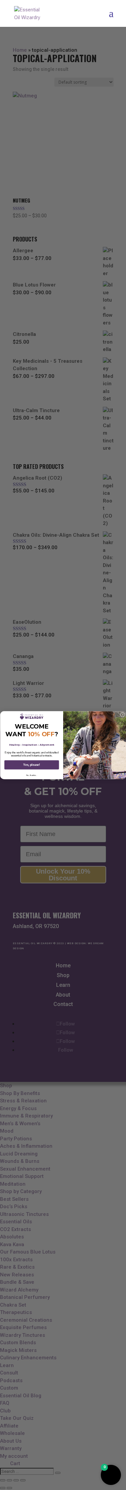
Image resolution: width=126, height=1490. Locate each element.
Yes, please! (31, 764)
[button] (111, 1475)
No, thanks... (31, 775)
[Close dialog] (123, 715)
